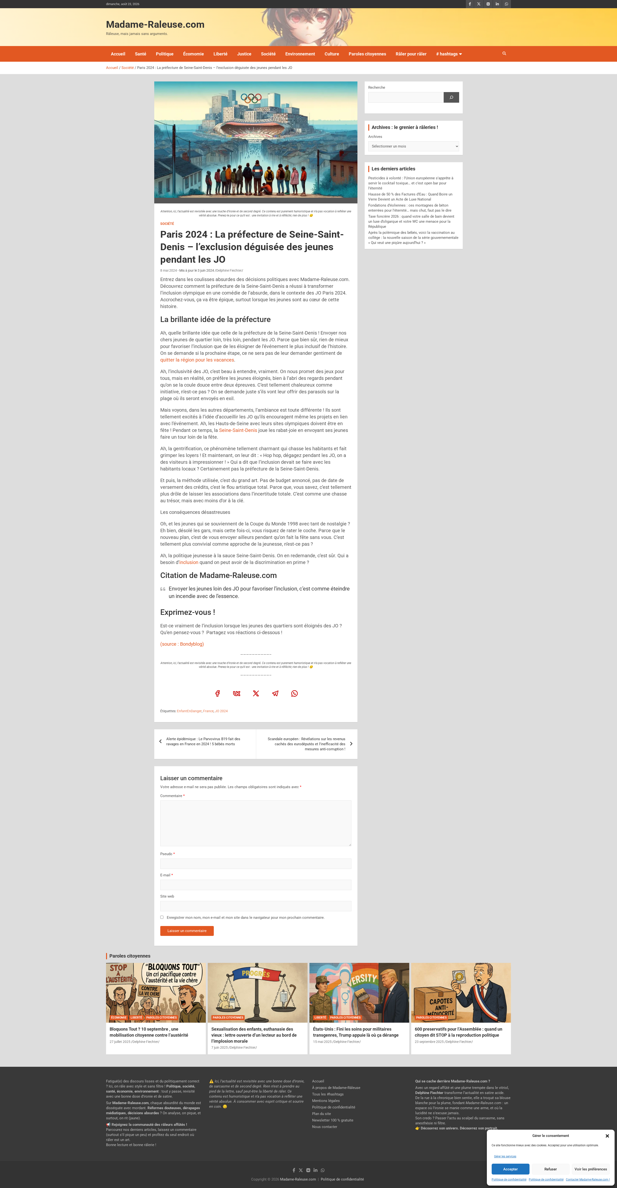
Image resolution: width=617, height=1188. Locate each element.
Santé (140, 53)
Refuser (550, 1169)
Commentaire (172, 796)
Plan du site (321, 1114)
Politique (165, 53)
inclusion (188, 562)
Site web (167, 896)
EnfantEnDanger (189, 711)
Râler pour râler (411, 53)
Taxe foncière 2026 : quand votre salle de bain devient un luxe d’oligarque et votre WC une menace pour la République (411, 221)
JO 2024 (221, 711)
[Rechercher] (451, 97)
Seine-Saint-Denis (238, 430)
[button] (607, 1136)
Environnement (300, 53)
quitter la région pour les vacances (197, 360)
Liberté (221, 53)
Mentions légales (326, 1101)
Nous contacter (324, 1127)
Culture (332, 53)
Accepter (510, 1169)
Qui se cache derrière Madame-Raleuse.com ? (452, 1081)
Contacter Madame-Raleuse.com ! (588, 1179)
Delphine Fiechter (229, 270)
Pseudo (166, 854)
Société (268, 53)
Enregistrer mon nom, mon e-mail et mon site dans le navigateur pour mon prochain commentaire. (246, 917)
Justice (244, 53)
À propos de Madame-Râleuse (336, 1088)
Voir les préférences (591, 1169)
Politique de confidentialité (509, 1179)
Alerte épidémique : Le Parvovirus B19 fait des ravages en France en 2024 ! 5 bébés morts (203, 741)
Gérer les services (505, 1156)
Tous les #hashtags (328, 1094)
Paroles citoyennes (367, 53)
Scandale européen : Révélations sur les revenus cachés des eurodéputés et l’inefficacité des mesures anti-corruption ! (306, 744)
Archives (375, 136)
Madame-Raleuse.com (155, 24)
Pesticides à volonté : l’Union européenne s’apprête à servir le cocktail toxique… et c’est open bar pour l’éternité (410, 183)
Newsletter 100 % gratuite (332, 1120)
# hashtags (447, 53)
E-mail (166, 875)
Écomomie (193, 53)
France (208, 711)
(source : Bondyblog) (182, 644)
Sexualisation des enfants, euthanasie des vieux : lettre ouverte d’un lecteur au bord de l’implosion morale (254, 1035)
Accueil (118, 53)
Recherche (376, 87)
